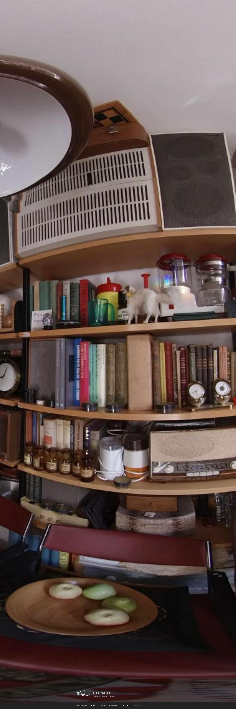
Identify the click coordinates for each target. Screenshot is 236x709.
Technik (102, 706)
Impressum (136, 706)
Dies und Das (113, 706)
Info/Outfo (125, 706)
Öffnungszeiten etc (82, 706)
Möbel (93, 706)
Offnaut (102, 692)
